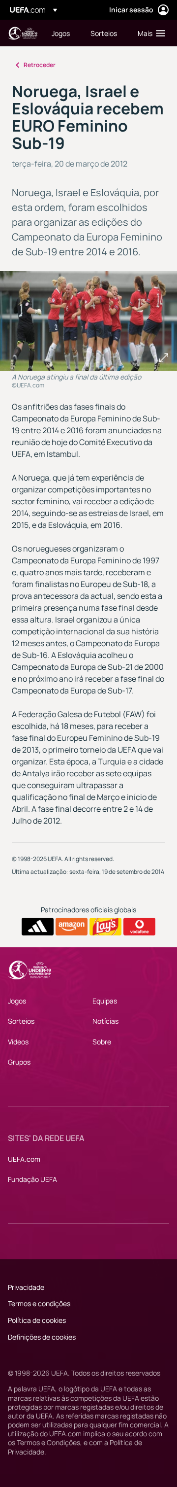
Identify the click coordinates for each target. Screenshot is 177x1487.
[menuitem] (62, 33)
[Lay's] (105, 926)
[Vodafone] (139, 926)
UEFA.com (24, 1159)
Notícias (105, 1021)
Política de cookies (37, 1320)
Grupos (19, 1062)
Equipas (104, 1000)
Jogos (17, 1000)
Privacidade (26, 1287)
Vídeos (18, 1041)
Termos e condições (39, 1303)
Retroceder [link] (40, 65)
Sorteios (21, 1021)
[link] (60, 33)
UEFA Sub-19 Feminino (22, 33)
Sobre (101, 1041)
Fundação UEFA (32, 1179)
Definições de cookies (42, 1337)
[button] (149, 33)
